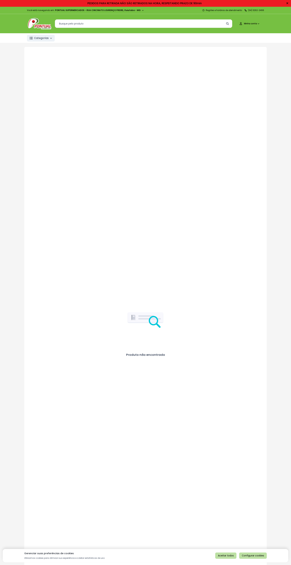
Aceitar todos (226, 555)
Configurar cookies (253, 555)
